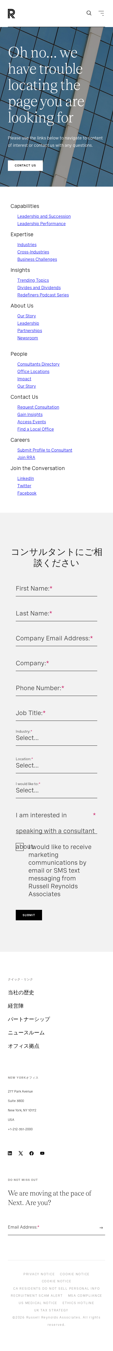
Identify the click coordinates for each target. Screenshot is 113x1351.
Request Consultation (38, 407)
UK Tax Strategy (51, 1310)
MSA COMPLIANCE (85, 1296)
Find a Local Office (35, 429)
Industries (27, 244)
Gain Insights (30, 414)
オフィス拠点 (23, 1046)
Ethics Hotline (78, 1303)
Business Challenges (37, 259)
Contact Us (25, 165)
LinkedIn (25, 478)
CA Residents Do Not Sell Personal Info (56, 1288)
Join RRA (26, 457)
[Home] (20, 13)
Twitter (24, 485)
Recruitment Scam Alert (37, 1296)
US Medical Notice (38, 1303)
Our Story (26, 316)
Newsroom (27, 338)
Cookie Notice (75, 1274)
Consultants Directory (38, 364)
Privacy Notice (39, 1274)
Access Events (31, 421)
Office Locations (33, 371)
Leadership (28, 323)
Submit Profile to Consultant (44, 450)
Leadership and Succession (44, 216)
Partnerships (29, 330)
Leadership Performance (41, 223)
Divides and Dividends (39, 287)
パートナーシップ (29, 1019)
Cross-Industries (33, 252)
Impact (24, 378)
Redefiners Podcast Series (43, 295)
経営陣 (16, 1006)
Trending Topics (33, 280)
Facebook (27, 493)
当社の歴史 (21, 992)
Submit (29, 915)
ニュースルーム (26, 1032)
